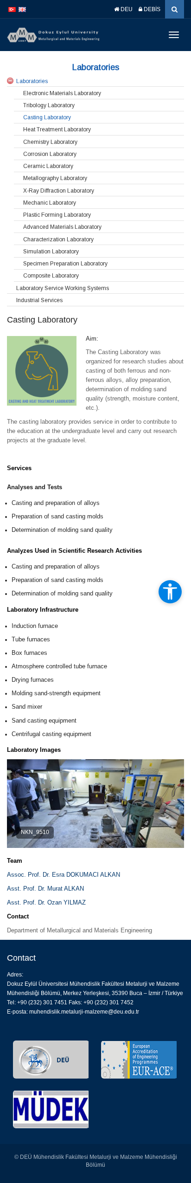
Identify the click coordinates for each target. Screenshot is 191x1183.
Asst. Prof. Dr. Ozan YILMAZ (46, 902)
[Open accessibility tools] (170, 591)
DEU (126, 9)
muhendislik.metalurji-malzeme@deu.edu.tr (84, 1011)
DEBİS (151, 9)
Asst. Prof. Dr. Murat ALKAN (45, 888)
